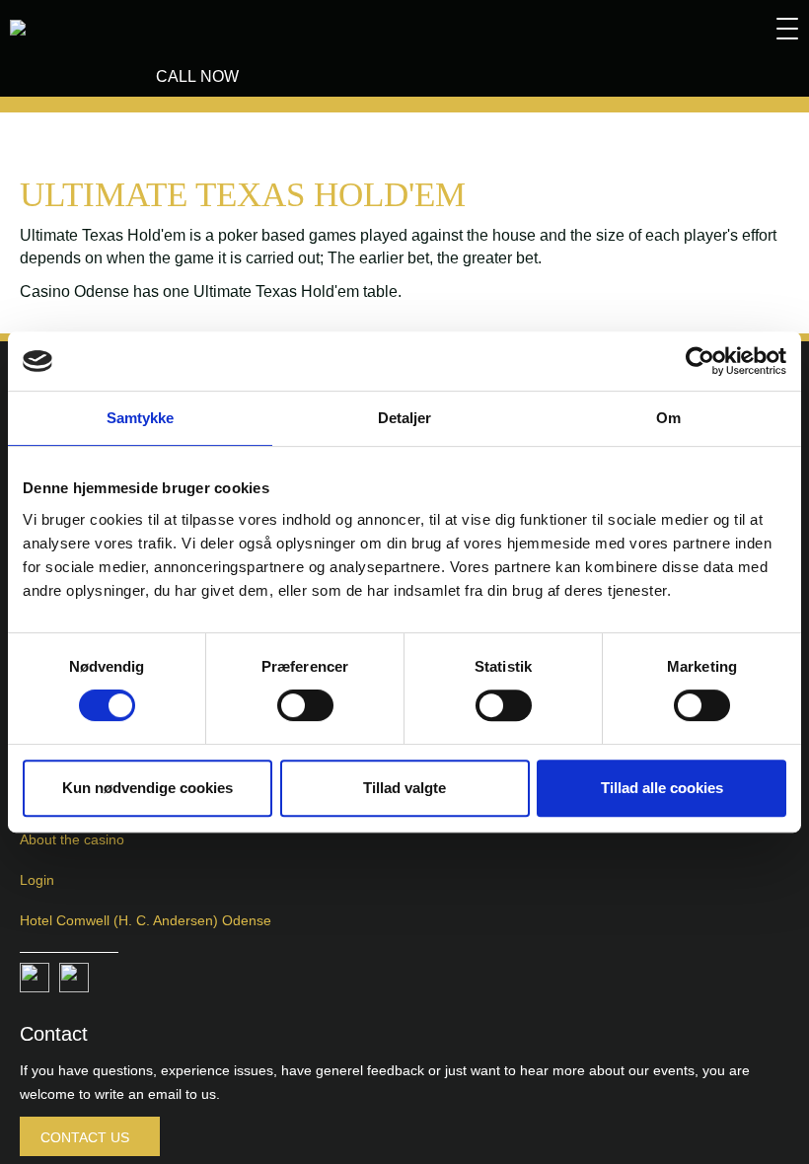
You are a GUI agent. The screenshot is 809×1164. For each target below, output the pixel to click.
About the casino (72, 839)
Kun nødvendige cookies (147, 787)
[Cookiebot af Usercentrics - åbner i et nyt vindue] (700, 361)
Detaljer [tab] (405, 417)
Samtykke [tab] (141, 417)
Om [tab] (668, 417)
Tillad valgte (404, 787)
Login (37, 880)
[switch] (305, 705)
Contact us (84, 1137)
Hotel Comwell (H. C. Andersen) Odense (145, 920)
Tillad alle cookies (662, 787)
